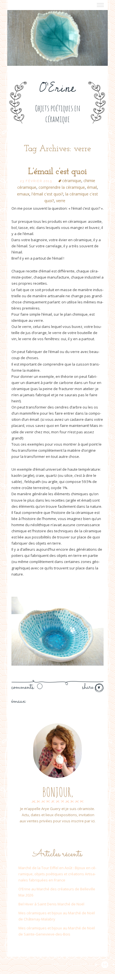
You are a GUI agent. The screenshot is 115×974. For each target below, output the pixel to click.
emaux (23, 194)
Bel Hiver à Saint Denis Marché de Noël (51, 904)
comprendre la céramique (62, 187)
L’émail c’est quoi (57, 172)
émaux (18, 701)
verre (60, 200)
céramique (71, 180)
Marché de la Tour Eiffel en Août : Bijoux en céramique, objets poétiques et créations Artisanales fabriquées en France (57, 874)
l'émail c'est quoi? (47, 194)
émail (92, 187)
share (88, 687)
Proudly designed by (73, 964)
